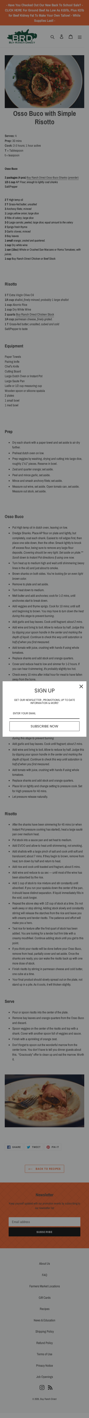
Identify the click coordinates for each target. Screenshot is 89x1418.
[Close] (81, 686)
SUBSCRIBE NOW (44, 726)
